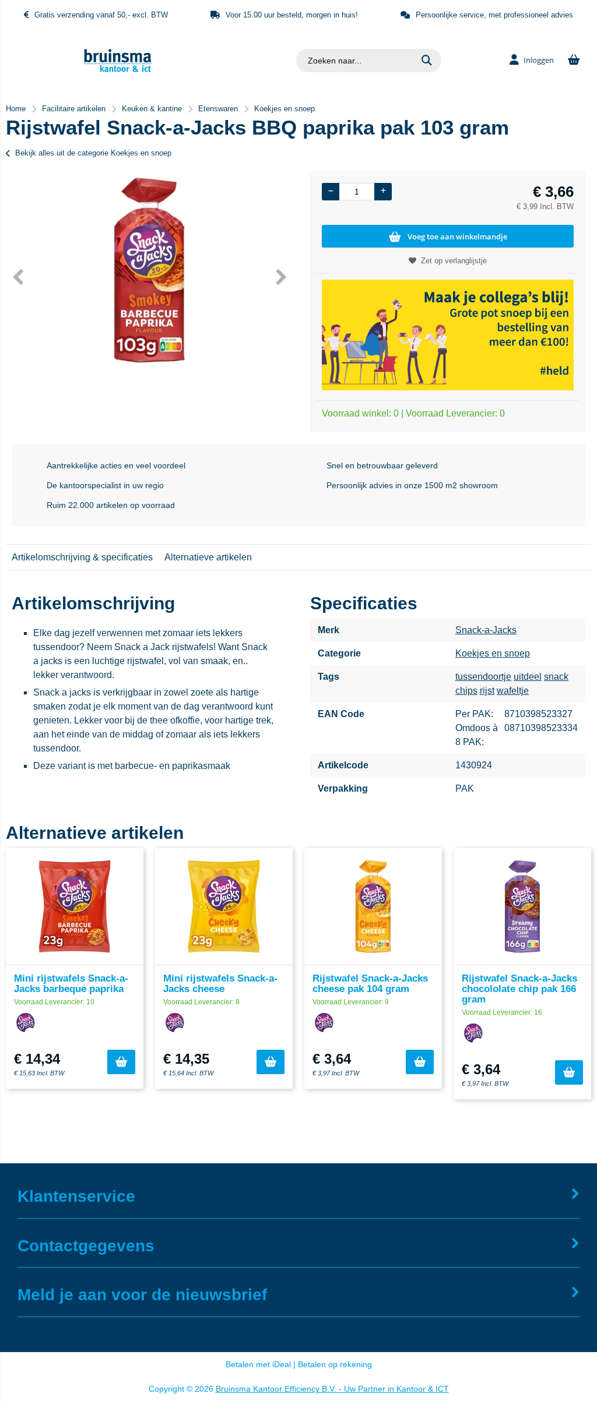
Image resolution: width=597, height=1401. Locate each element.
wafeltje (513, 691)
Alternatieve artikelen (208, 557)
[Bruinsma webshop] (118, 69)
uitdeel (528, 677)
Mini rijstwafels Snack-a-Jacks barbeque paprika (71, 983)
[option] (149, 270)
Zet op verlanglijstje (454, 260)
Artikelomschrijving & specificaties (82, 557)
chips (466, 691)
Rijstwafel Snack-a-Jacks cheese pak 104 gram (370, 983)
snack (556, 677)
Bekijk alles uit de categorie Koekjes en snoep (93, 153)
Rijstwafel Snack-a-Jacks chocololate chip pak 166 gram (519, 989)
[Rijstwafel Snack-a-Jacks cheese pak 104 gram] (373, 906)
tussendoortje (483, 677)
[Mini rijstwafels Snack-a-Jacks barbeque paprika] (74, 906)
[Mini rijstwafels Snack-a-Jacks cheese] (224, 906)
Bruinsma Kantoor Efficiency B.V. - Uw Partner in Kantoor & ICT (332, 1388)
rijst (487, 691)
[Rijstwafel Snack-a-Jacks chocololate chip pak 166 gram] (522, 906)
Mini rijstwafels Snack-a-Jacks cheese (220, 983)
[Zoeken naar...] (426, 60)
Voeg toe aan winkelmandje (457, 236)
